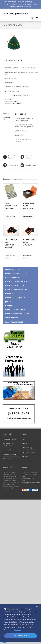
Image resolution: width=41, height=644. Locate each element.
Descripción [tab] (6, 113)
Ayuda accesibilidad (10, 454)
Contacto (25, 456)
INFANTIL (20, 103)
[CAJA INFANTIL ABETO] (20, 43)
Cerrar (37, 607)
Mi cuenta (26, 443)
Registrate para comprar (12, 91)
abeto (12, 103)
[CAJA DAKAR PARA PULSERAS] (30, 192)
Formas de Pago (27, 448)
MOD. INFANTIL (15, 101)
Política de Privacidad (10, 439)
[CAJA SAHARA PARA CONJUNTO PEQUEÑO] (11, 230)
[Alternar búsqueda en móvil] (32, 18)
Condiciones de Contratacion (8, 445)
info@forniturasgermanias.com (31, 483)
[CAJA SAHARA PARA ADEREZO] (30, 230)
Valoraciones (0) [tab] (6, 118)
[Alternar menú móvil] (37, 18)
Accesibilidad (8, 450)
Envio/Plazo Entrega (29, 452)
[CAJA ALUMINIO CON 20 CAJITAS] (11, 192)
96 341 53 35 (30, 478)
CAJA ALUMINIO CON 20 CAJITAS (11, 205)
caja (15, 103)
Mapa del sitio (8, 458)
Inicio (24, 439)
